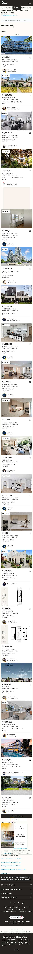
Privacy (16, 923)
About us (10, 909)
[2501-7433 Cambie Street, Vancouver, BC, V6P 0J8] (16, 531)
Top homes (7, 907)
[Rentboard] (19, 917)
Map (17, 7)
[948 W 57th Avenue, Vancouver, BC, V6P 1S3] (16, 568)
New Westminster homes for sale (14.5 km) (13, 869)
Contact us (26, 907)
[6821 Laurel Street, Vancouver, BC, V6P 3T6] (16, 168)
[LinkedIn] (22, 903)
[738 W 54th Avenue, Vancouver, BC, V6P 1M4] (16, 795)
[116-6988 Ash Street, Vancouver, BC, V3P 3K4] (16, 644)
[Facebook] (10, 903)
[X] (14, 903)
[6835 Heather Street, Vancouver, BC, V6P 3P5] (16, 720)
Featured (3, 31)
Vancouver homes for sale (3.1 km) (11, 858)
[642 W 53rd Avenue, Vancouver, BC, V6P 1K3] (16, 757)
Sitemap (29, 911)
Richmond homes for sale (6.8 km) (11, 862)
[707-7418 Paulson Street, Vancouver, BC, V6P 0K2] (16, 417)
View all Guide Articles (20, 849)
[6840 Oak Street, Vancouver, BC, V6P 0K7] (16, 455)
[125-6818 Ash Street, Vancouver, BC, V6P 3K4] (16, 606)
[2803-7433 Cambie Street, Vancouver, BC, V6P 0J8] (16, 228)
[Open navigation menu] (30, 3)
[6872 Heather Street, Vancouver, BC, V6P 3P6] (16, 93)
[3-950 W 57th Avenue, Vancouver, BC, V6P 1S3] (16, 304)
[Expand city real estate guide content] (16, 885)
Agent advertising (21, 909)
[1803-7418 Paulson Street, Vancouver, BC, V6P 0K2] (16, 266)
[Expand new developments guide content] (16, 897)
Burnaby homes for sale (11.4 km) (10, 866)
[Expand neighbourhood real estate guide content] (16, 889)
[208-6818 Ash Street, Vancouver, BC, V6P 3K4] (16, 682)
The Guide (17, 907)
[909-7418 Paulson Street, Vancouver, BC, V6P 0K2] (16, 379)
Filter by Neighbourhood (8, 15)
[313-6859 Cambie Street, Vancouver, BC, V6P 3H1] (16, 55)
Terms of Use (7, 853)
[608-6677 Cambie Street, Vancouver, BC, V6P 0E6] (16, 130)
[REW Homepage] (4, 3)
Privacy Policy (5, 942)
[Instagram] (18, 903)
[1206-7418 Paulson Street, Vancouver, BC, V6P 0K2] (16, 493)
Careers (21, 911)
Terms (22, 923)
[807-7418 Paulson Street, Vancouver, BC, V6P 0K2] (16, 342)
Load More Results (16, 816)
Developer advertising (9, 911)
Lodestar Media (21, 921)
